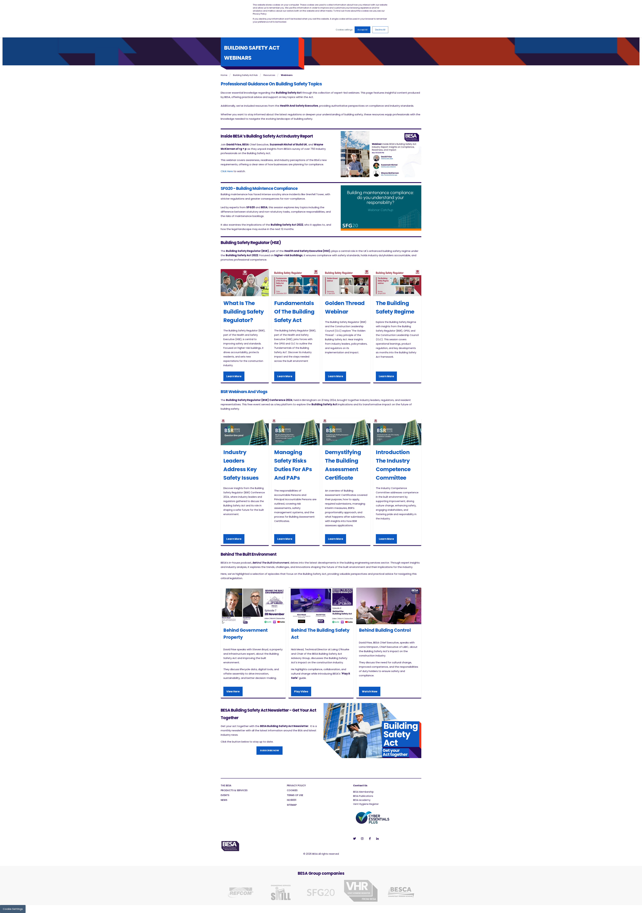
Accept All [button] (362, 29)
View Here (233, 691)
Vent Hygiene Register (366, 804)
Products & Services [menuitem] (234, 790)
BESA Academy (361, 800)
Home (224, 75)
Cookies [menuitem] (292, 790)
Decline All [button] (380, 29)
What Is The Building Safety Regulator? (243, 311)
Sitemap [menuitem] (292, 805)
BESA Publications (363, 796)
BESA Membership (363, 792)
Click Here (227, 171)
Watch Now (369, 691)
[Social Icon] (355, 838)
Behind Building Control (385, 630)
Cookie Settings (13, 909)
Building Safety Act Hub (245, 75)
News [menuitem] (224, 800)
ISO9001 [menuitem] (291, 800)
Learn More (233, 376)
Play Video (301, 691)
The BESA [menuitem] (226, 785)
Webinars (287, 75)
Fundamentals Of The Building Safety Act (294, 311)
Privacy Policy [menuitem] (296, 785)
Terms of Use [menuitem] (295, 795)
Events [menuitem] (225, 795)
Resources (269, 75)
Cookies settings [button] (344, 29)
